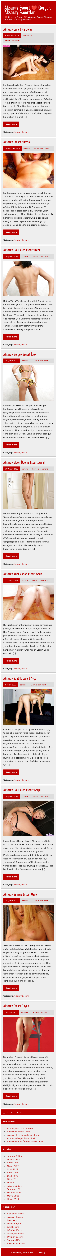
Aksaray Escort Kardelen (18, 29)
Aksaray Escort (20, 132)
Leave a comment (13, 40)
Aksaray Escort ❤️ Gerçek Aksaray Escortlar (27, 10)
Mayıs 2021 (13, 1195)
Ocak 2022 (12, 1176)
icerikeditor (27, 35)
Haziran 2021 (14, 1192)
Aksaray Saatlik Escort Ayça (19, 678)
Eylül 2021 (12, 1182)
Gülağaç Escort (15, 1230)
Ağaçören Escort (15, 1213)
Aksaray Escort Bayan (16, 1005)
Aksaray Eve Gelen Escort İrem (21, 249)
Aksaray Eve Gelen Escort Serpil (22, 789)
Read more (11, 124)
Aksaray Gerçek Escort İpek (19, 354)
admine (27, 148)
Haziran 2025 (14, 1159)
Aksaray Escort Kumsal (17, 141)
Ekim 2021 (12, 1179)
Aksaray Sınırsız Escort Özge (20, 894)
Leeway (41, 1252)
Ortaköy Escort (15, 1236)
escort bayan (14, 1223)
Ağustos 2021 (14, 1185)
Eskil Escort (13, 1226)
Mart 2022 (12, 1169)
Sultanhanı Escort (16, 1243)
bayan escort (14, 1220)
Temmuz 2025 (14, 1156)
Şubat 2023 (13, 1162)
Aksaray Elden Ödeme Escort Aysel (24, 462)
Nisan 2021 (13, 1199)
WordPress (28, 1252)
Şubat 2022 (13, 1172)
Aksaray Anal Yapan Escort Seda (22, 573)
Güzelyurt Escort (15, 1233)
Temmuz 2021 (14, 1189)
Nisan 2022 (13, 1166)
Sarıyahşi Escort (15, 1240)
